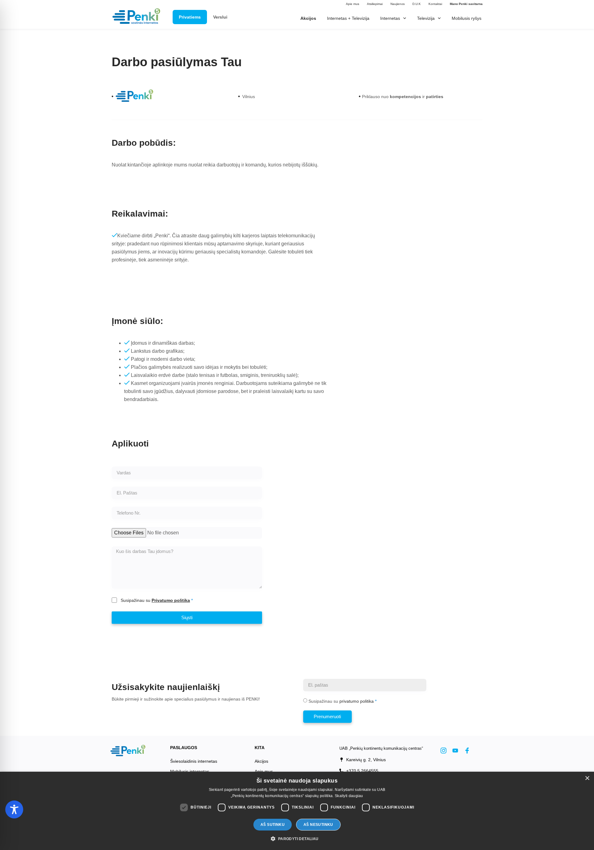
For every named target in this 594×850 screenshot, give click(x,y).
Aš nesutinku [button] (318, 824)
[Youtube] (455, 751)
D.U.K (416, 4)
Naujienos (397, 4)
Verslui (220, 17)
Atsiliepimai (375, 4)
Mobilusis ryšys (466, 18)
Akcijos (261, 761)
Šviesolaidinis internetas (193, 761)
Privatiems (190, 17)
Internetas (390, 18)
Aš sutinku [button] (272, 824)
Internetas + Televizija (348, 18)
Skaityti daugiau (349, 796)
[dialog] (297, 811)
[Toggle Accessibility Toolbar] (14, 809)
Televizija (426, 18)
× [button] (587, 778)
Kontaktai (435, 4)
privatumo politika (356, 701)
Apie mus (352, 4)
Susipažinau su (155, 600)
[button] (296, 839)
